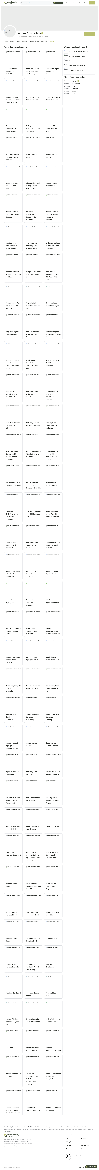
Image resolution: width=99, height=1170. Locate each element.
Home (6, 42)
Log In (86, 3)
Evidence (44, 42)
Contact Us (84, 1135)
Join (91, 3)
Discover (68, 3)
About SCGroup (70, 1135)
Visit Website (89, 34)
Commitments (34, 42)
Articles (83, 1142)
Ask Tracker (59, 3)
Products (52, 42)
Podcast (68, 1145)
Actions (18, 42)
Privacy (83, 1138)
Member (74, 81)
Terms (67, 1138)
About (80, 3)
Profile (12, 42)
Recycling (25, 42)
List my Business (70, 1142)
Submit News (85, 1149)
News (74, 3)
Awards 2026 (85, 1145)
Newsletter (69, 1149)
